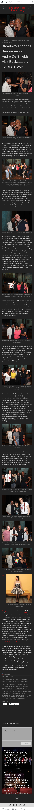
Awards (20, 40)
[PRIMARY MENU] (30, 8)
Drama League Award (14, 693)
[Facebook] (13, 805)
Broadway (18, 691)
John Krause (14, 684)
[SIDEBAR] (17, 799)
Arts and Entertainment (10, 40)
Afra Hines (24, 681)
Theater (26, 40)
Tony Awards (22, 698)
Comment (26, 743)
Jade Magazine (8, 642)
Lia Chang (7, 674)
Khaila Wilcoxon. (8, 686)
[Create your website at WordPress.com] (17, 2)
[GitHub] (20, 805)
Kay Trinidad (23, 684)
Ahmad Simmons (8, 683)
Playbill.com (20, 642)
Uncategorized (7, 42)
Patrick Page (20, 697)
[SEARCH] (4, 8)
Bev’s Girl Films (24, 613)
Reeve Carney (12, 698)
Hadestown (14, 695)
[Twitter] (10, 805)
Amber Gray (19, 679)
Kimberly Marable (21, 686)
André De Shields (14, 681)
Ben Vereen (10, 691)
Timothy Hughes (15, 688)
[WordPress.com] (24, 805)
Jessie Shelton (19, 683)
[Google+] (17, 805)
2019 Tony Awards (8, 679)
